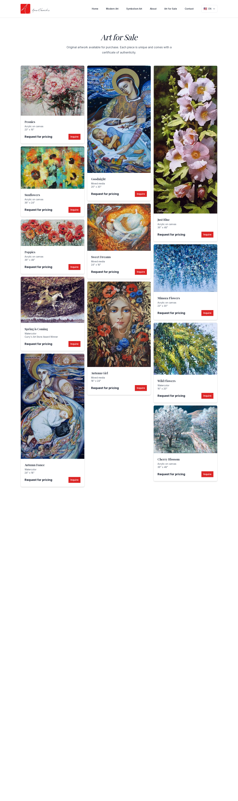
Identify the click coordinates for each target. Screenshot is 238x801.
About (153, 8)
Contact (189, 8)
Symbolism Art (134, 8)
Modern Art (112, 8)
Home (95, 8)
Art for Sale (170, 8)
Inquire (74, 136)
